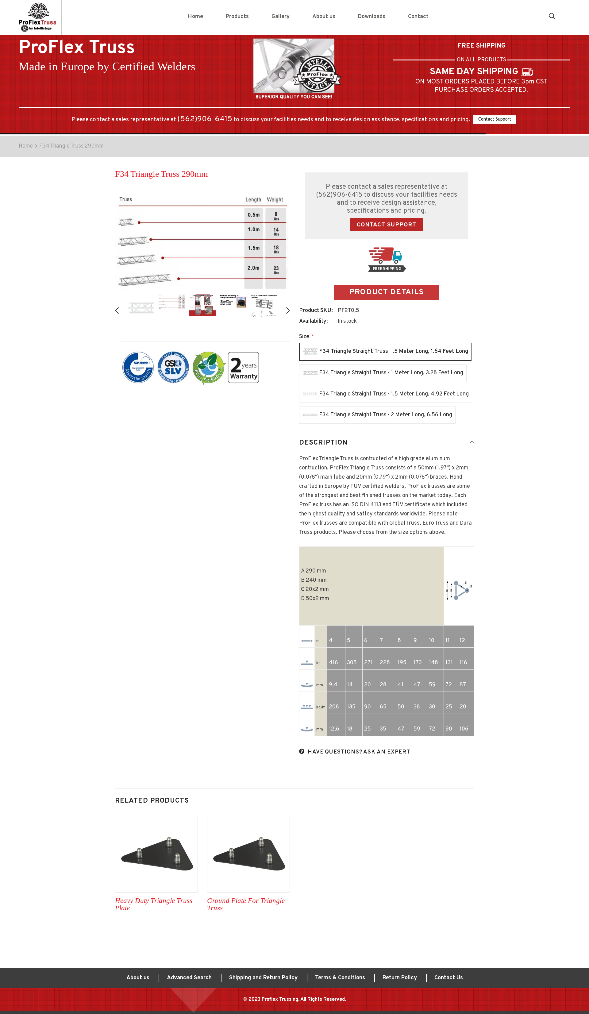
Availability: (313, 321)
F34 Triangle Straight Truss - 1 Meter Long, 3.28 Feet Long (390, 372)
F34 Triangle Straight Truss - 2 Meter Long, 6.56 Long (385, 414)
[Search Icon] (552, 16)
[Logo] (37, 17)
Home (26, 146)
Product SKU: (316, 310)
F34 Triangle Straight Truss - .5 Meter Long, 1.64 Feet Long (393, 351)
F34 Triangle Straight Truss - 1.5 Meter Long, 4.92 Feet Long (393, 393)
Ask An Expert (386, 752)
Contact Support (494, 119)
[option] (141, 307)
